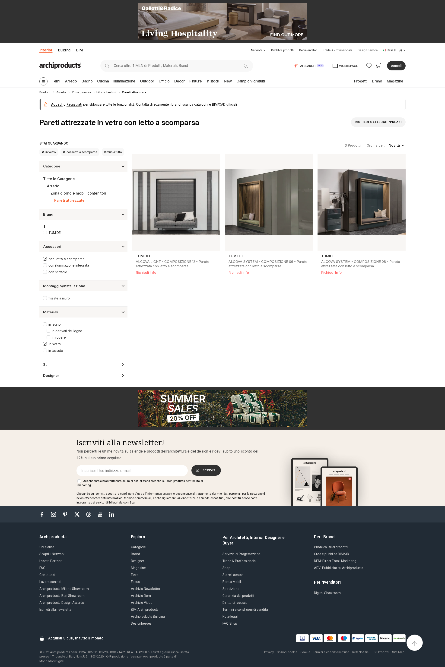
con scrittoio (57, 272)
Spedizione (230, 589)
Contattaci (47, 575)
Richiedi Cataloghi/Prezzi (378, 122)
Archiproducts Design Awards (61, 602)
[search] (107, 65)
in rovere (59, 337)
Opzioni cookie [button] (287, 652)
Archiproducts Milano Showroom (64, 589)
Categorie (138, 547)
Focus (135, 582)
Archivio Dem (141, 596)
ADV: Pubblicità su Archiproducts (338, 568)
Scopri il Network (51, 554)
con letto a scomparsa (82, 152)
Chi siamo (46, 547)
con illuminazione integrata (68, 265)
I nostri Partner (50, 561)
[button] (258, 50)
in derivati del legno (67, 331)
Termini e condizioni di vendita (245, 609)
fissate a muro (59, 298)
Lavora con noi (50, 582)
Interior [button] (45, 50)
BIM (79, 50)
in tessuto (55, 350)
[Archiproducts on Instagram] (54, 514)
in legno (54, 324)
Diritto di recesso (235, 602)
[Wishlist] (369, 65)
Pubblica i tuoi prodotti (331, 547)
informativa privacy (159, 493)
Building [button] (64, 50)
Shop (226, 568)
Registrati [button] (74, 104)
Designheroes (141, 623)
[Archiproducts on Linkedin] (111, 514)
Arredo (53, 186)
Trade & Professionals (337, 50)
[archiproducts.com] (60, 65)
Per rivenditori (308, 50)
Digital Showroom (327, 593)
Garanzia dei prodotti (238, 596)
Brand (135, 554)
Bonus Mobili (232, 582)
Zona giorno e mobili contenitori (78, 193)
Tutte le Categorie (59, 178)
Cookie (305, 652)
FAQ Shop (229, 623)
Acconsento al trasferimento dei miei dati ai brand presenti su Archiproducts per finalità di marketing (140, 483)
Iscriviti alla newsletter (56, 609)
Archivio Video (142, 602)
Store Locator (232, 575)
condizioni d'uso (131, 493)
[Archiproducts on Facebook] (43, 514)
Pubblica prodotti (282, 50)
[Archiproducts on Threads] (89, 514)
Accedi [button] (396, 66)
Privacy (269, 652)
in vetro (50, 152)
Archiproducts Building (148, 616)
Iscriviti (209, 470)
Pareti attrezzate (69, 200)
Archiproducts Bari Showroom (62, 596)
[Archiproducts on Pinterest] (65, 514)
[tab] (264, 50)
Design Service (368, 50)
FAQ (42, 568)
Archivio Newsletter (145, 589)
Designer (137, 561)
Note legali (230, 616)
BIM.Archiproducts (145, 609)
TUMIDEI (54, 233)
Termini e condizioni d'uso (331, 652)
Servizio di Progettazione (241, 554)
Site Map (398, 652)
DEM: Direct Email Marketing (335, 561)
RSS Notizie (360, 652)
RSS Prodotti (380, 652)
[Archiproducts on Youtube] (100, 514)
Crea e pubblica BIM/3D (331, 554)
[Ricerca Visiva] (246, 65)
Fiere (134, 575)
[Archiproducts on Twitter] (77, 514)
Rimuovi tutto (113, 152)
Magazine (138, 568)
